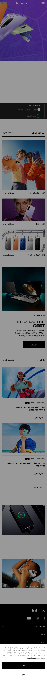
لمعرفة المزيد (31, 658)
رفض (23, 674)
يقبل (23, 665)
